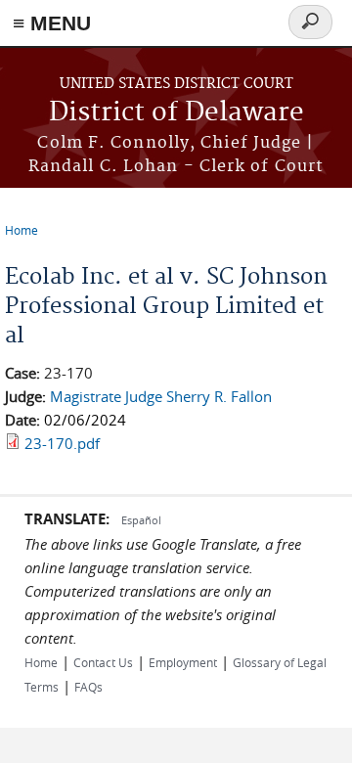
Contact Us (103, 662)
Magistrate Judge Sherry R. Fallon (161, 396)
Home (21, 230)
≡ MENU (52, 23)
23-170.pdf (62, 443)
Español (141, 520)
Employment (183, 662)
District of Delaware (176, 113)
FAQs (88, 687)
